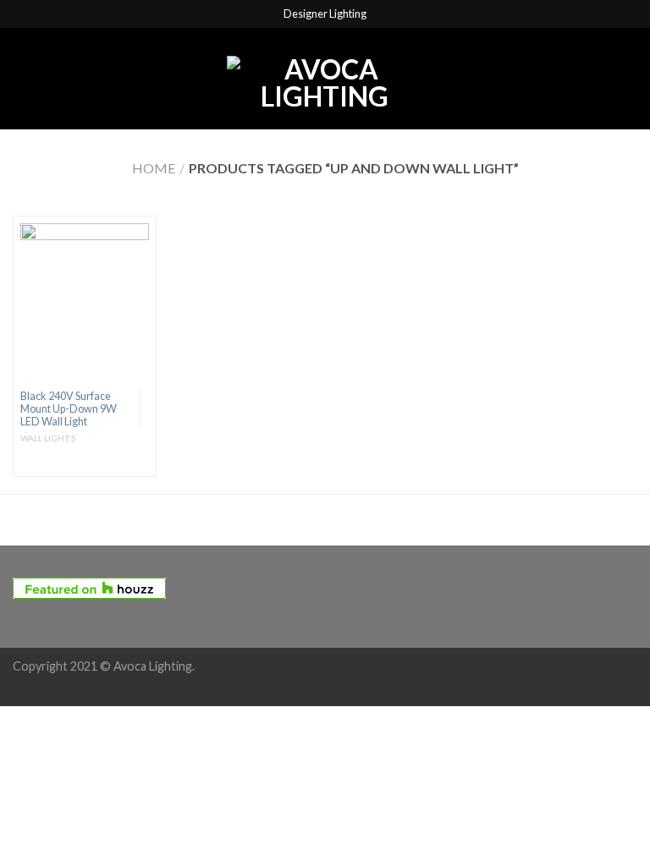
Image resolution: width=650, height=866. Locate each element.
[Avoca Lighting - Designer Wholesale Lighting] (324, 78)
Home (153, 168)
